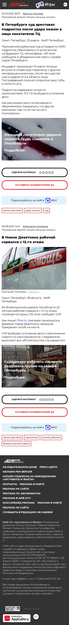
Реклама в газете (32, 484)
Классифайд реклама (19, 502)
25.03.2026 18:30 (11, 13)
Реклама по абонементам (21, 493)
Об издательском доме (20, 467)
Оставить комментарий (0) (34, 185)
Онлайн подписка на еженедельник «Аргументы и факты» (29, 478)
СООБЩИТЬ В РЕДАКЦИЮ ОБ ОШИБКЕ (28, 512)
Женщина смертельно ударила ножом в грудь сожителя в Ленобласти (32, 139)
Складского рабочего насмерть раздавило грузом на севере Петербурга (33, 366)
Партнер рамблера (32, 609)
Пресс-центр (48, 467)
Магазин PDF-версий (17, 471)
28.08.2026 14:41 (11, 226)
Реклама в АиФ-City (17, 498)
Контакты (10, 484)
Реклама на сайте (16, 488)
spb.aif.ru (34, 291)
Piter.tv (22, 320)
